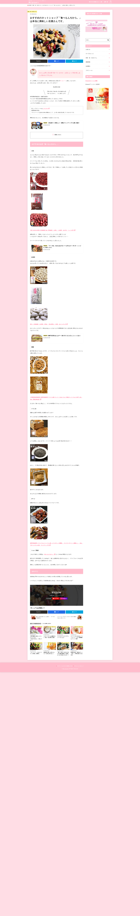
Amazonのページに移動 (91, 80)
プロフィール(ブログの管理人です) (64, 666)
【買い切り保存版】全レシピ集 (95, 1)
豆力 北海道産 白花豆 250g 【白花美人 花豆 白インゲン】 (48, 324)
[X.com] (49, 598)
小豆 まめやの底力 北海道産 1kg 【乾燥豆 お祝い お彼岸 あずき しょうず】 (52, 230)
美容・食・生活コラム (37, 5)
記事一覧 (106, 1)
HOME (30, 5)
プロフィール (89, 70)
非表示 (59, 134)
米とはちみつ (34, 2)
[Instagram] (64, 598)
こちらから (45, 108)
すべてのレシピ (90, 53)
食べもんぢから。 (49, 554)
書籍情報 (88, 62)
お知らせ (88, 49)
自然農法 (88, 66)
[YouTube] (55, 598)
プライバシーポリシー (79, 666)
